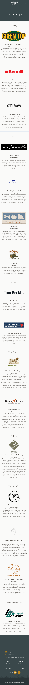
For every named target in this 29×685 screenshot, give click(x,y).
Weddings (21, 661)
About (8, 661)
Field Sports (21, 663)
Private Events (21, 666)
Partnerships (21, 668)
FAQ (8, 666)
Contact (8, 663)
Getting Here (8, 668)
